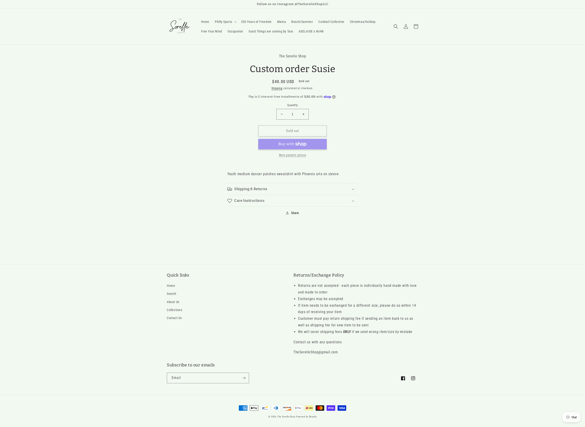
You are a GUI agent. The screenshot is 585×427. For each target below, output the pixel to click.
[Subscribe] (244, 378)
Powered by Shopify (306, 416)
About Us (173, 302)
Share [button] (295, 213)
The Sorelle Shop (286, 416)
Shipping (276, 88)
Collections (174, 310)
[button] (225, 22)
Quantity (292, 105)
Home (171, 285)
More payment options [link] (292, 155)
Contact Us (174, 318)
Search (171, 293)
